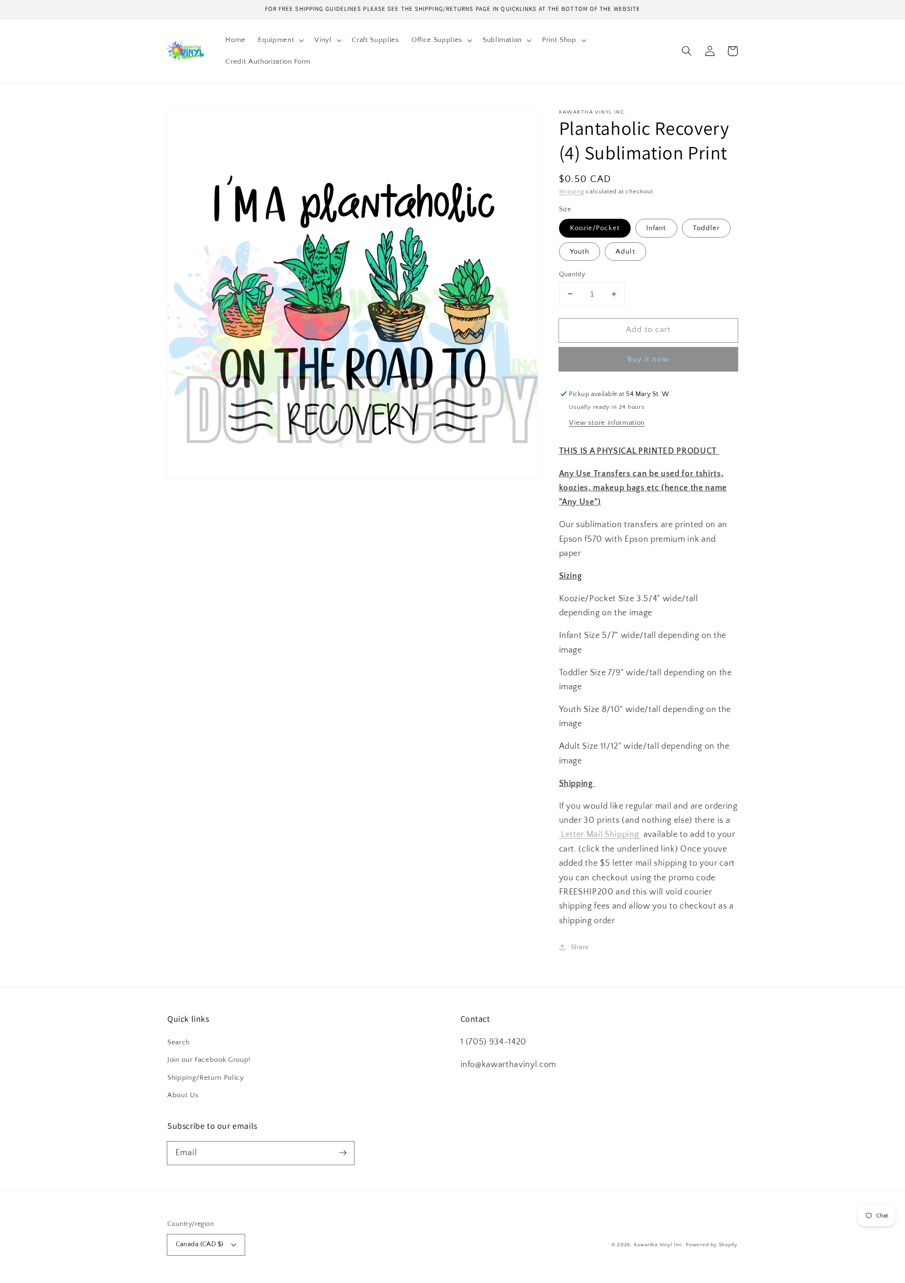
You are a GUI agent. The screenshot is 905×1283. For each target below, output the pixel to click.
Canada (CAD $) (199, 1244)
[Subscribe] (342, 1153)
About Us (182, 1095)
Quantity (572, 274)
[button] (280, 40)
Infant (656, 228)
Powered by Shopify (712, 1245)
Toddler (706, 228)
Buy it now (648, 359)
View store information (607, 423)
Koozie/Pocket (595, 228)
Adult (625, 251)
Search (178, 1042)
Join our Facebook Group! (209, 1060)
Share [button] (580, 947)
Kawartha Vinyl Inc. (659, 1245)
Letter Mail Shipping (600, 834)
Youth (580, 251)
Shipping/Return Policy (205, 1078)
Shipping (571, 191)
